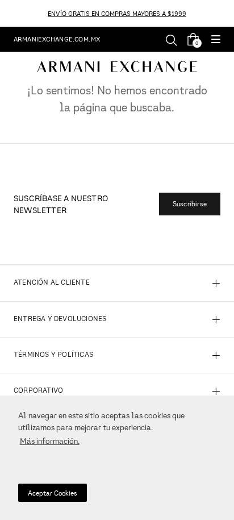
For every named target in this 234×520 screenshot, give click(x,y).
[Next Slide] (227, 13)
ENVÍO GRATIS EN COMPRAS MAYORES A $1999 (117, 13)
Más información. (50, 440)
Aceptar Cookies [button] (52, 493)
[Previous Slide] (6, 13)
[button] (215, 40)
